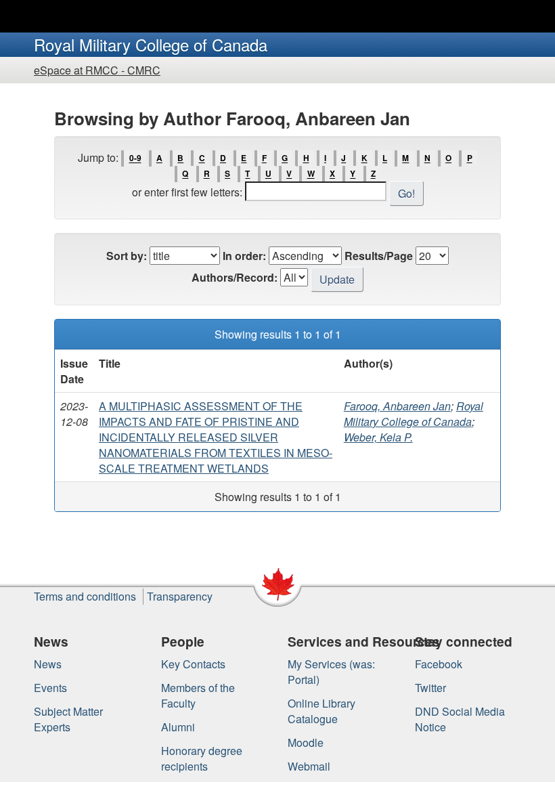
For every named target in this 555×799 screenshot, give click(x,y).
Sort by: (126, 255)
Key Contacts (193, 664)
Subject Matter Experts (68, 719)
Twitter (430, 687)
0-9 (135, 158)
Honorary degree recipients (201, 758)
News (48, 664)
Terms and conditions (85, 596)
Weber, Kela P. (378, 437)
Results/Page (379, 255)
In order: (244, 255)
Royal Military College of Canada (413, 413)
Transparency (180, 596)
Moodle (306, 742)
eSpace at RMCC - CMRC (97, 70)
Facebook (438, 664)
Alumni (178, 727)
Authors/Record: (235, 277)
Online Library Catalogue (321, 711)
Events (50, 687)
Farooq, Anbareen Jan (397, 406)
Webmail (309, 766)
